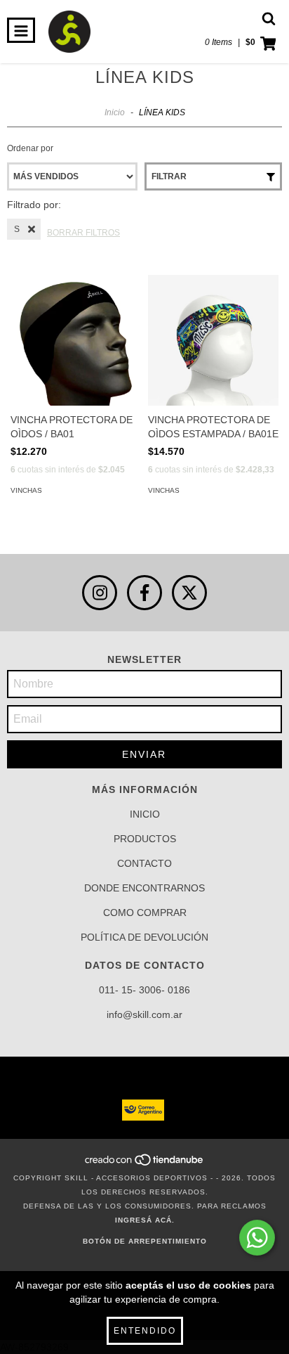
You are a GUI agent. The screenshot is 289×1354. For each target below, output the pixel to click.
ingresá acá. (145, 1220)
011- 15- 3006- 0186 (144, 989)
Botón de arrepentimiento (145, 1241)
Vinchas (26, 490)
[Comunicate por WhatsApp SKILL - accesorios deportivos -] (257, 1238)
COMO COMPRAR (145, 912)
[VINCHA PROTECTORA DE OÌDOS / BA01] (76, 340)
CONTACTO (144, 863)
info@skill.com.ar (144, 1014)
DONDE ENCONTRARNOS (144, 888)
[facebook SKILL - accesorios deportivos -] (144, 592)
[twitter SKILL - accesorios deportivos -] (189, 592)
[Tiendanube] (144, 1164)
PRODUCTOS (145, 838)
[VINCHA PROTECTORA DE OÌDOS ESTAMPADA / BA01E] (213, 340)
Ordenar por (30, 148)
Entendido (145, 1331)
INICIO (145, 814)
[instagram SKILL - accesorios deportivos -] (99, 592)
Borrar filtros (83, 233)
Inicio (115, 112)
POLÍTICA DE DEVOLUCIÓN (144, 937)
